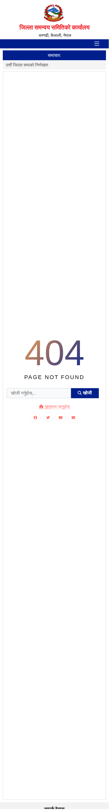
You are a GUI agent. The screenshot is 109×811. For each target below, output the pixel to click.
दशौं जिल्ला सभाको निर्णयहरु (27, 65)
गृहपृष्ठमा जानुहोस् (56, 406)
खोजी (87, 393)
